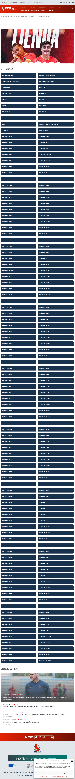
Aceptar (41, 773)
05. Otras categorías (34, 16)
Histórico (7, 16)
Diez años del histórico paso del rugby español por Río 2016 (21, 722)
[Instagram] (64, 2)
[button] (72, 760)
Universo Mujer (24, 10)
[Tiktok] (70, 2)
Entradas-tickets (38, 2)
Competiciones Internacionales (11, 694)
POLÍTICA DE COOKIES (45, 776)
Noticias (60, 7)
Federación (23, 7)
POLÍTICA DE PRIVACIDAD (56, 776)
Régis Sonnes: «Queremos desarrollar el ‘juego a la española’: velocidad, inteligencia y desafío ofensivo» (34, 697)
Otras (16, 704)
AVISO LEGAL (65, 776)
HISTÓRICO (43, 10)
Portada (3, 16)
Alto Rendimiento (42, 7)
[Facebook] (61, 2)
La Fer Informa (34, 10)
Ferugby (21, 694)
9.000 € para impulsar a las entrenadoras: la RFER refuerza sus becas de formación (28, 707)
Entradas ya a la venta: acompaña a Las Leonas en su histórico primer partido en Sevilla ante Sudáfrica (34, 714)
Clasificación (13, 2)
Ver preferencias (66, 773)
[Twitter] (67, 2)
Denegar (54, 773)
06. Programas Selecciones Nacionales (20, 16)
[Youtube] (73, 2)
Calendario (5, 2)
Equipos (29, 2)
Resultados (22, 2)
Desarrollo (52, 7)
